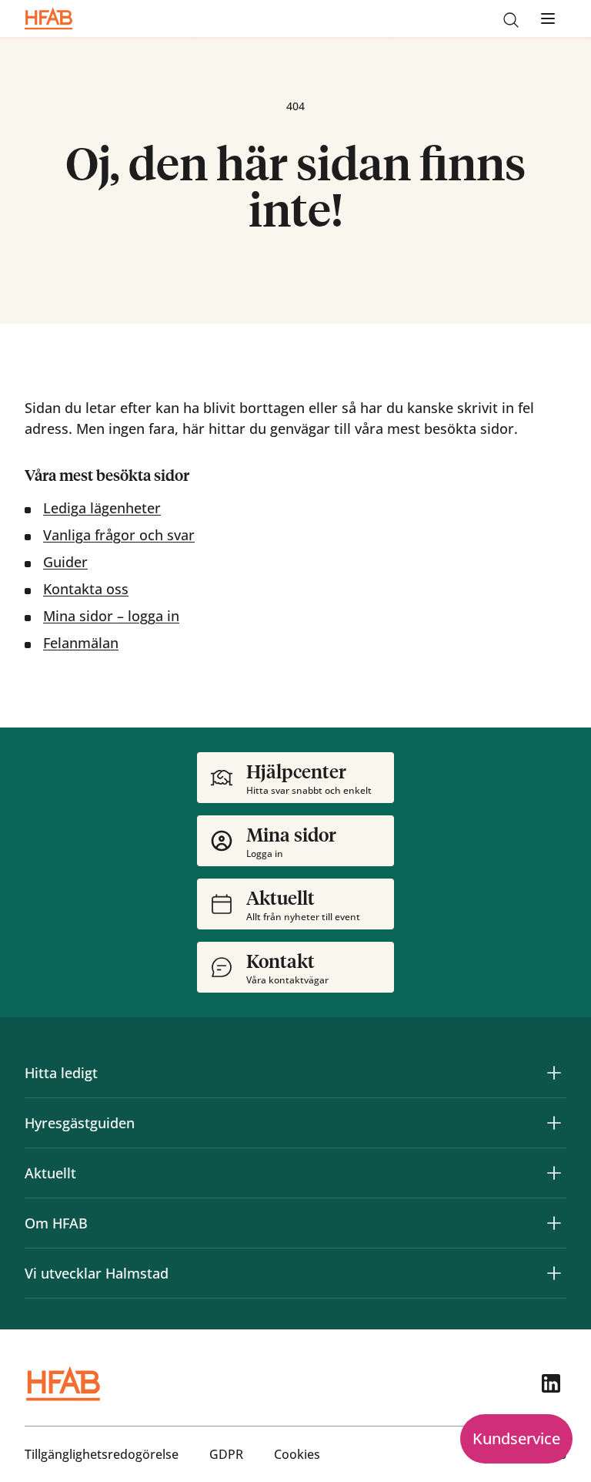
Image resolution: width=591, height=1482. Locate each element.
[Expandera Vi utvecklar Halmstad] (554, 1273)
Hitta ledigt (61, 1073)
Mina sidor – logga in (111, 616)
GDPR (226, 1454)
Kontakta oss (86, 589)
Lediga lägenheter (102, 508)
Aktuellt (50, 1173)
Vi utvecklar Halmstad (97, 1273)
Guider (65, 562)
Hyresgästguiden (80, 1123)
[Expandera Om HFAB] (554, 1223)
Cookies (297, 1454)
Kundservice (516, 1438)
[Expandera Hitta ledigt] (554, 1072)
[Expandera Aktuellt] (554, 1173)
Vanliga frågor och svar (119, 535)
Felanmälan (81, 642)
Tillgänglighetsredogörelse (102, 1454)
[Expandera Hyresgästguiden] (554, 1123)
